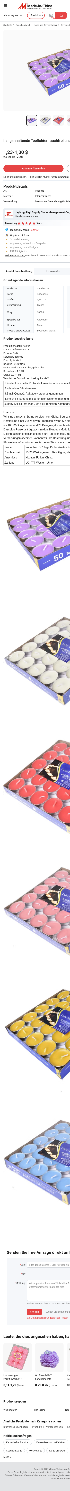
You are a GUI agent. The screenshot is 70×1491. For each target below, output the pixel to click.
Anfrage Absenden (33, 168)
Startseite (7, 25)
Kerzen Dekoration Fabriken (50, 1442)
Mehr (6, 1457)
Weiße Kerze (35, 1450)
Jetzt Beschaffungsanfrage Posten (47, 1317)
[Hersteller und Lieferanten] (35, 6)
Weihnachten (10, 1409)
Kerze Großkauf (57, 1450)
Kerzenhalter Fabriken (17, 1442)
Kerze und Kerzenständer (45, 25)
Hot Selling (40, 1409)
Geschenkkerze (14, 1450)
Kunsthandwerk (23, 25)
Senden (34, 1312)
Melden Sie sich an (14, 255)
